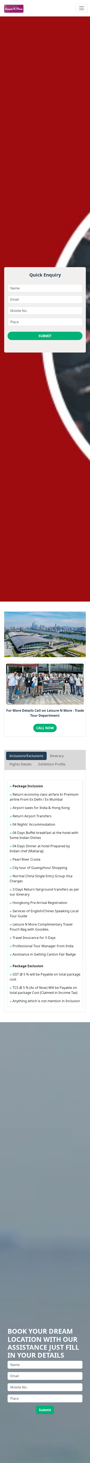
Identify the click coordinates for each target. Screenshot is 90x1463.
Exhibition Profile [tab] (51, 764)
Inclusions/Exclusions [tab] (26, 756)
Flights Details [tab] (20, 764)
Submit (45, 336)
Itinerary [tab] (57, 756)
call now (45, 728)
